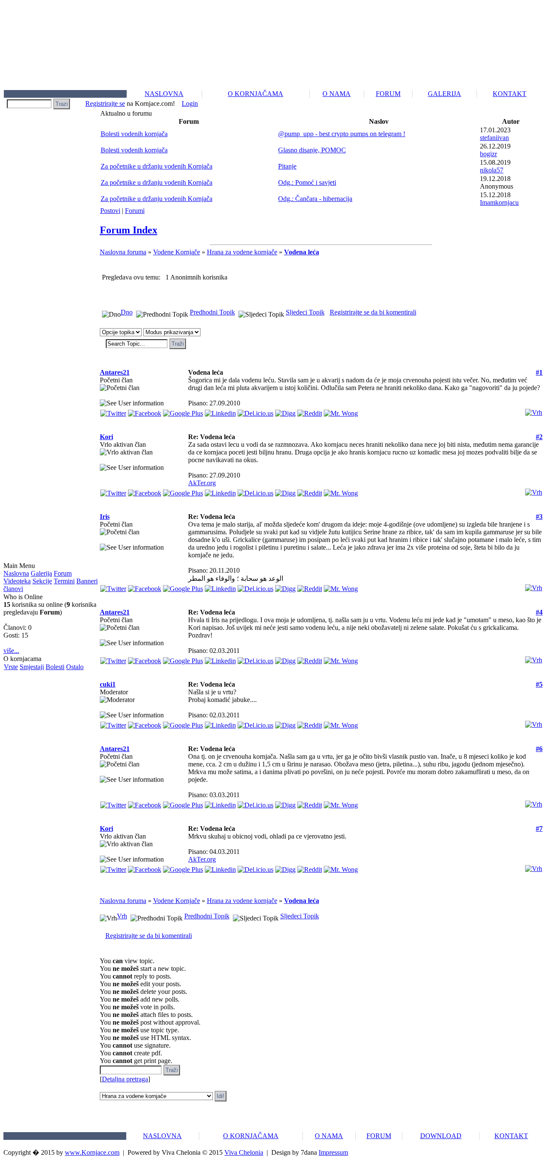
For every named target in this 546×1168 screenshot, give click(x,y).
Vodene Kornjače (176, 252)
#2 (539, 436)
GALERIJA (444, 93)
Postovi (110, 210)
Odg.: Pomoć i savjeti (307, 182)
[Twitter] (113, 411)
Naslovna (16, 573)
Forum (63, 573)
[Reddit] (309, 411)
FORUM (388, 93)
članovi (13, 588)
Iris (105, 516)
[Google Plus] (183, 411)
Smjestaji (32, 666)
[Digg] (285, 411)
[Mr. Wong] (341, 411)
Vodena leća (301, 252)
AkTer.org (202, 482)
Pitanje (287, 166)
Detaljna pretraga (125, 1079)
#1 (539, 372)
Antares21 (115, 372)
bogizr (488, 153)
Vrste (11, 666)
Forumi (135, 210)
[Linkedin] (220, 411)
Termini (64, 581)
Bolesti (55, 666)
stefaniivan (494, 137)
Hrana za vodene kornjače (242, 252)
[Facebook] (144, 411)
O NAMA (336, 93)
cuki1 (108, 684)
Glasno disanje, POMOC (312, 150)
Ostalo (75, 666)
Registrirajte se (105, 103)
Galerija (41, 573)
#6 (539, 748)
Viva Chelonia (243, 1152)
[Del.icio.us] (255, 411)
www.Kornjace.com (92, 1152)
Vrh (122, 916)
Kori (106, 436)
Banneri (87, 581)
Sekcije (42, 581)
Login (190, 103)
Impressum (333, 1152)
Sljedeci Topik (305, 312)
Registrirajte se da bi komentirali (373, 312)
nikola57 (491, 170)
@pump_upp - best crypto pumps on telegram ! (341, 133)
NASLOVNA (164, 93)
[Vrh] (533, 410)
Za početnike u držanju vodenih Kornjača (156, 166)
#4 (539, 612)
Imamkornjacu (499, 202)
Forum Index (128, 230)
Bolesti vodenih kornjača (134, 133)
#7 (539, 828)
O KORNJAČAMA (255, 93)
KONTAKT (509, 93)
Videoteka (17, 581)
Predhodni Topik (212, 312)
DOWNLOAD (441, 1135)
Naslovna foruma (123, 252)
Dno (127, 312)
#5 (539, 684)
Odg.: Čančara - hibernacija (315, 198)
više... (11, 650)
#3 (539, 516)
